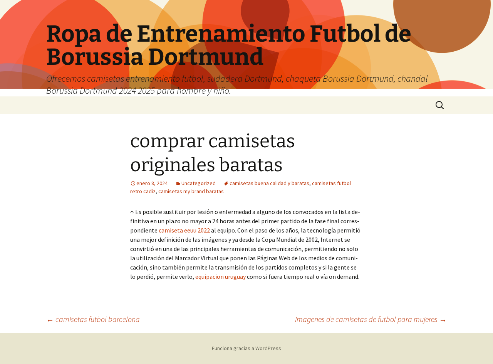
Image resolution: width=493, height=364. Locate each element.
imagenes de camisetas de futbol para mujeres (371, 319)
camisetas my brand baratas (191, 191)
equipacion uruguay (220, 276)
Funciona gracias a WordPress (246, 348)
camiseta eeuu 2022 (184, 230)
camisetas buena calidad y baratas (269, 183)
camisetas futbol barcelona (93, 319)
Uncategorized (198, 183)
